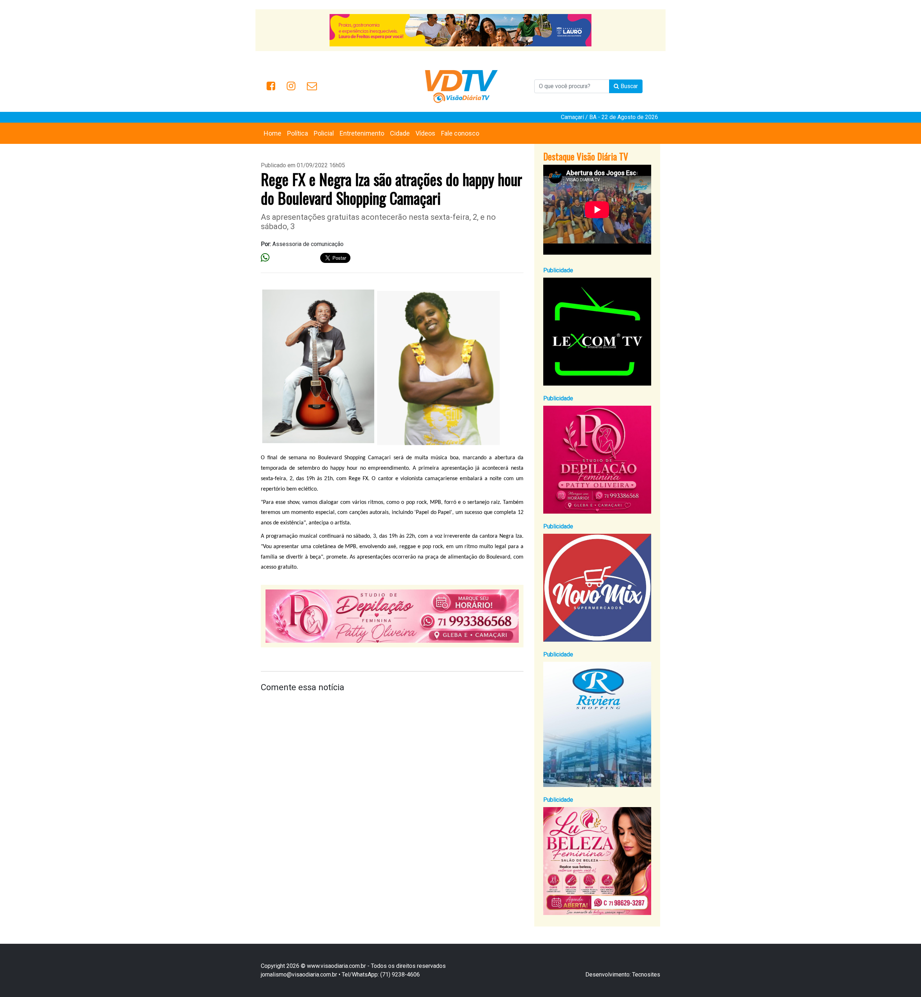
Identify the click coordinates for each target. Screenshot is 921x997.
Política (297, 133)
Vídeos (425, 133)
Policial (324, 133)
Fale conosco (460, 133)
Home (272, 133)
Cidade (400, 133)
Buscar (628, 86)
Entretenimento (362, 133)
